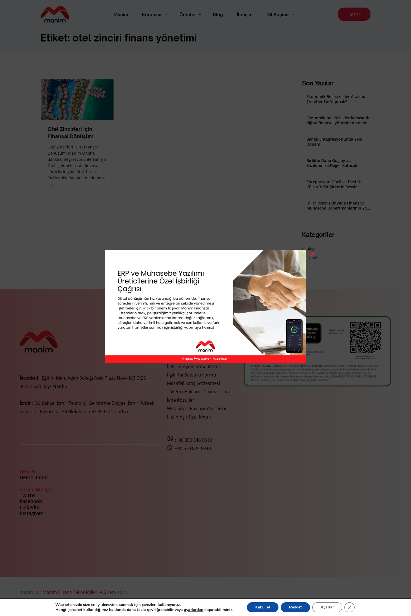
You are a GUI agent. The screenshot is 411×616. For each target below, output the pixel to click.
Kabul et (262, 607)
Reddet (295, 607)
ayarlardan (193, 609)
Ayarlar (327, 607)
